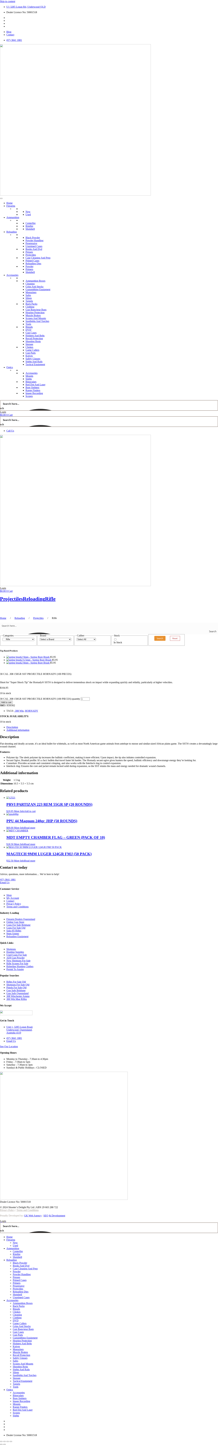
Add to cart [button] (30, 811)
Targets (29, 301)
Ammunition (12, 217)
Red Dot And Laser (35, 384)
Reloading (11, 231)
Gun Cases (31, 332)
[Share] (7, 1441)
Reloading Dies (33, 263)
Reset (175, 638)
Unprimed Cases (34, 246)
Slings (29, 298)
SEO (45, 1215)
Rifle (50, 599)
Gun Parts (31, 353)
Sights (29, 378)
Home (9, 203)
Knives (29, 355)
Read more (29, 827)
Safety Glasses (33, 358)
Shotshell (30, 229)
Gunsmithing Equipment (38, 289)
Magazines (31, 292)
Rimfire (29, 226)
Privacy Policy (7, 1210)
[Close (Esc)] (11, 1441)
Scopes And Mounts (36, 318)
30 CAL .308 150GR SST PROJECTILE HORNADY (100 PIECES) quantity (40, 698)
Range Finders (33, 390)
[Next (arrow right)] (4, 1444)
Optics (9, 367)
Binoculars (31, 381)
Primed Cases (32, 260)
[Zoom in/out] (1, 1441)
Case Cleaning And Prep (38, 257)
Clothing (30, 306)
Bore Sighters (32, 387)
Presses (29, 252)
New (28, 211)
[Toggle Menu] (1, 198)
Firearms (10, 206)
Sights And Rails (34, 361)
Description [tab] (12, 727)
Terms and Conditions (27, 1210)
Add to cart (6, 702)
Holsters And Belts (35, 335)
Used (28, 214)
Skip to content (7, 1)
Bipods (29, 327)
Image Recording (34, 393)
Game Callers (32, 350)
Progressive (31, 243)
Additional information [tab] (17, 730)
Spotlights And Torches (37, 321)
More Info (19, 811)
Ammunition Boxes (35, 280)
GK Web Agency (33, 1215)
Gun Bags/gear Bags (36, 309)
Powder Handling (34, 240)
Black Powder (33, 237)
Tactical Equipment (35, 364)
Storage (29, 344)
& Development (57, 1215)
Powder (29, 266)
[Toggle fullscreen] (4, 1441)
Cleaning (30, 283)
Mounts (29, 376)
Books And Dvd (34, 249)
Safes (28, 295)
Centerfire (31, 223)
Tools (28, 324)
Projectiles (31, 255)
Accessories (12, 275)
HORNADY (31, 710)
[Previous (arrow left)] (1, 1444)
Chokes (29, 347)
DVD (28, 329)
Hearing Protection (35, 312)
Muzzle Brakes (33, 315)
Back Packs (31, 304)
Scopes (29, 396)
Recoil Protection (34, 338)
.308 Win (19, 710)
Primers (29, 269)
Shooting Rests (33, 341)
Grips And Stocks (34, 286)
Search (160, 638)
